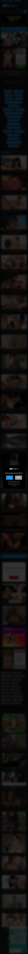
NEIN (18, 477)
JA (9, 477)
